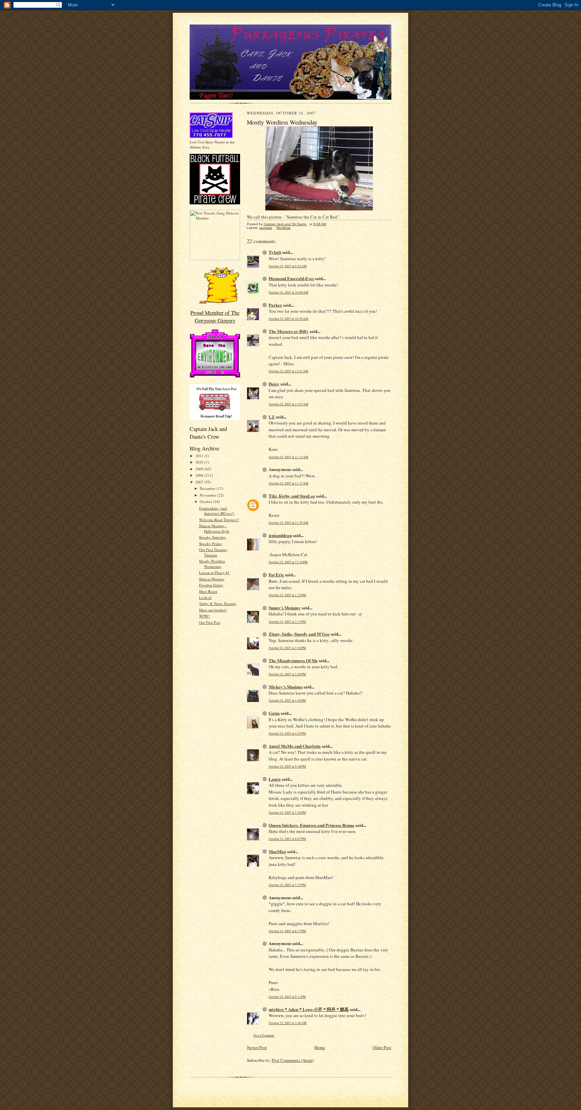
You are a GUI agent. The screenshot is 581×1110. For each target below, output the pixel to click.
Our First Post (209, 622)
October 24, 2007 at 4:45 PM (287, 733)
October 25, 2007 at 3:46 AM (288, 1023)
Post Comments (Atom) (293, 1060)
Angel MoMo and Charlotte (295, 746)
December (208, 488)
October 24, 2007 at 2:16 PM (287, 648)
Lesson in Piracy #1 (214, 572)
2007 (199, 481)
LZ (272, 416)
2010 (199, 462)
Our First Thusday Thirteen (213, 552)
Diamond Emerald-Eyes (291, 278)
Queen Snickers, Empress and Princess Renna (311, 825)
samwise (265, 228)
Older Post (382, 1047)
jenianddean (280, 535)
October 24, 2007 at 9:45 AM (288, 266)
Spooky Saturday (212, 537)
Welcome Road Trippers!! (219, 519)
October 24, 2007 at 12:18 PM (288, 562)
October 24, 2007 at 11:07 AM (288, 404)
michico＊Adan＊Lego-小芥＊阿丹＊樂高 (309, 1009)
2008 (199, 475)
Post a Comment (264, 1035)
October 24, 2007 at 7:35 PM (287, 885)
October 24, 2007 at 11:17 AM (288, 483)
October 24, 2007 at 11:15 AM (288, 457)
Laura (275, 779)
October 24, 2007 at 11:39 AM (288, 522)
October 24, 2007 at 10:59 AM (288, 318)
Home (319, 1047)
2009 (199, 468)
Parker (275, 305)
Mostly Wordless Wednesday (212, 564)
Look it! (205, 597)
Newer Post (257, 1047)
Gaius (274, 713)
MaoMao (277, 851)
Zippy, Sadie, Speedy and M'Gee (299, 634)
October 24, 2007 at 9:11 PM (287, 997)
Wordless (283, 228)
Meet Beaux (208, 591)
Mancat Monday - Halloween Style (214, 528)
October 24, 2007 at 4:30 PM (287, 700)
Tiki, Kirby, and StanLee (292, 496)
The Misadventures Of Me (293, 660)
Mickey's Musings (286, 686)
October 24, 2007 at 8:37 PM (287, 931)
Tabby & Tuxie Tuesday (217, 603)
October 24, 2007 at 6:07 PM (287, 839)
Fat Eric (276, 574)
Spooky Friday (210, 543)
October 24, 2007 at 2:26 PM (287, 674)
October (206, 501)
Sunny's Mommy (285, 607)
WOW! (204, 615)
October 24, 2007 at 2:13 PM (287, 621)
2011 (199, 455)
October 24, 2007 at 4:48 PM (287, 766)
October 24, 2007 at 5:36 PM (287, 812)
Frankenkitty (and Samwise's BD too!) (216, 511)
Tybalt (275, 252)
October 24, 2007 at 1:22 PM (287, 595)
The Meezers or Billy (289, 331)
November (208, 495)
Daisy (274, 383)
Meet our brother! (213, 609)
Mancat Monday (212, 578)
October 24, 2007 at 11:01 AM (288, 371)
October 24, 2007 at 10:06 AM (288, 292)
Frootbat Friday (211, 584)
